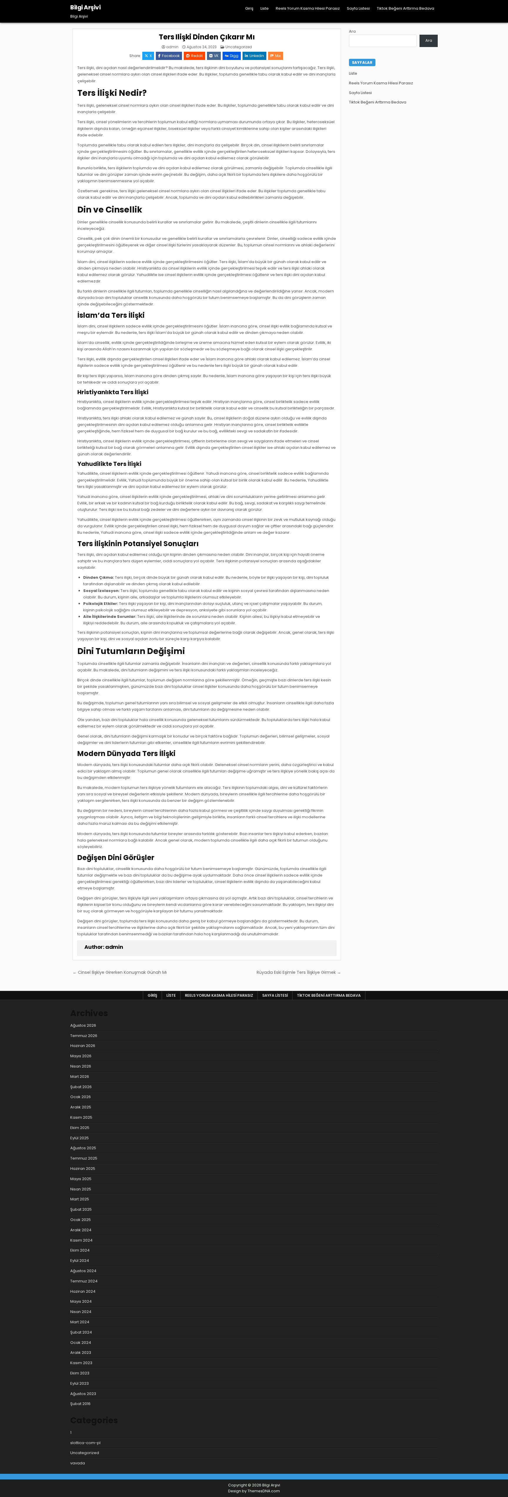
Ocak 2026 (80, 1097)
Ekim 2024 (80, 1250)
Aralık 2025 (80, 1107)
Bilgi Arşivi (85, 7)
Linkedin (257, 55)
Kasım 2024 (81, 1240)
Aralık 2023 (80, 1352)
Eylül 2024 (79, 1260)
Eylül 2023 (79, 1383)
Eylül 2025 (79, 1138)
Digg (234, 55)
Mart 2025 (79, 1199)
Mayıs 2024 (81, 1301)
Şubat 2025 (81, 1209)
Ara (352, 31)
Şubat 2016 (80, 1403)
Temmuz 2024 (84, 1281)
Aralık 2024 (80, 1230)
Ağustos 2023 (83, 1393)
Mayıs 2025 (80, 1179)
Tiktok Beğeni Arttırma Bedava (405, 8)
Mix (278, 55)
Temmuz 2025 (83, 1158)
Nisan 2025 (80, 1189)
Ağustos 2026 (83, 1025)
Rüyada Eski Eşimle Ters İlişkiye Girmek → (299, 972)
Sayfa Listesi (358, 8)
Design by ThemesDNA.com (254, 1490)
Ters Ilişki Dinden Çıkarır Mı (207, 37)
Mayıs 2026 (80, 1056)
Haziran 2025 (82, 1168)
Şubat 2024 (81, 1332)
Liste (264, 8)
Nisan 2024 (80, 1311)
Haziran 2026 (82, 1045)
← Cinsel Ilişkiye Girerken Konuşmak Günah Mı (120, 972)
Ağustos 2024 (83, 1271)
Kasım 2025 (81, 1117)
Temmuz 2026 (83, 1035)
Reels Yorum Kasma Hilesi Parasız (308, 8)
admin (172, 47)
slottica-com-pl (85, 1443)
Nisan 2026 (80, 1066)
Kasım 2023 (81, 1363)
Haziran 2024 (83, 1291)
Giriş (249, 8)
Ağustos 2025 (83, 1148)
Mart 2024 (79, 1322)
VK (216, 55)
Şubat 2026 (81, 1087)
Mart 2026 (79, 1076)
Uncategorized (238, 46)
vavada (77, 1463)
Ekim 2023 (79, 1373)
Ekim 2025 (79, 1127)
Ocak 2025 (80, 1219)
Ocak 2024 (80, 1342)
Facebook (171, 55)
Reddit (197, 55)
